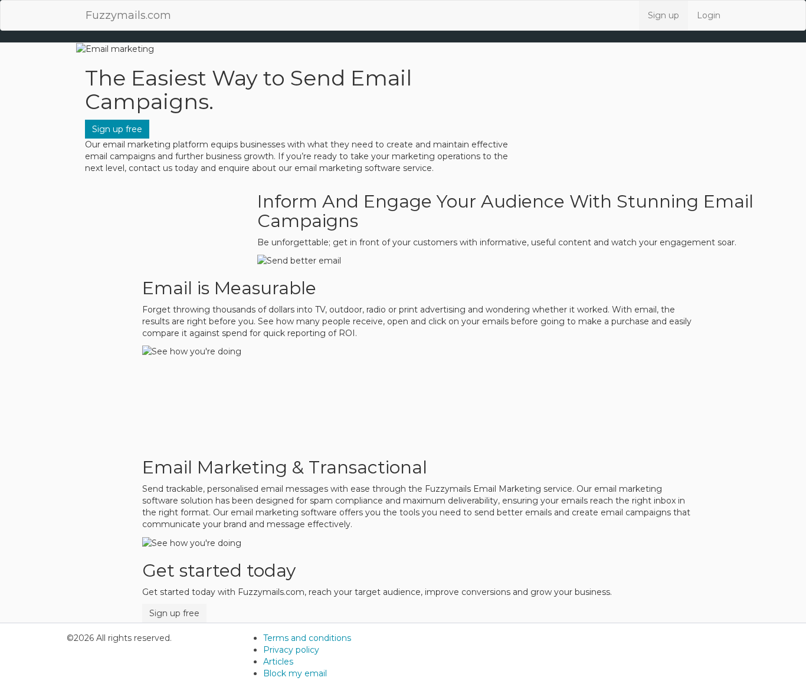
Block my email (295, 673)
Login (708, 15)
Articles (278, 661)
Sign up (663, 15)
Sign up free (117, 129)
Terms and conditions (307, 638)
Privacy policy (291, 649)
